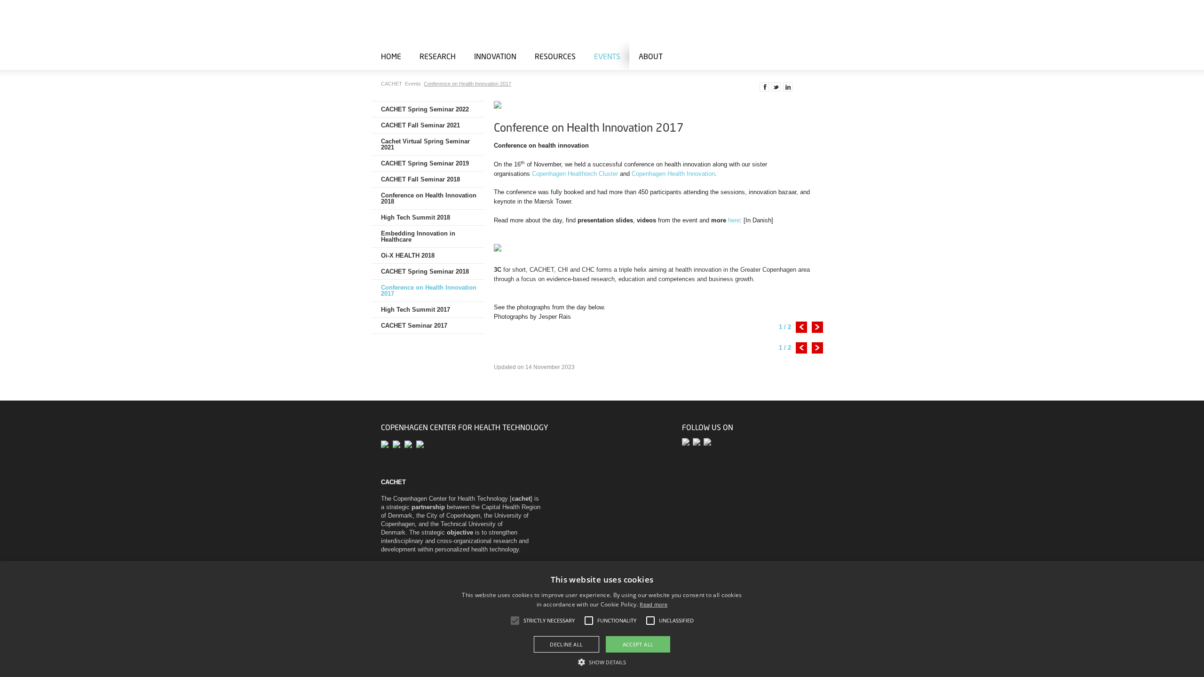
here (734, 220)
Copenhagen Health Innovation (673, 173)
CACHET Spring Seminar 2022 (425, 109)
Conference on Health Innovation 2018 (428, 198)
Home (391, 56)
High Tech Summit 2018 (415, 217)
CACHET (392, 84)
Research (438, 56)
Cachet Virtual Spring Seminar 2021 (425, 144)
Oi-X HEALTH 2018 (408, 255)
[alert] (602, 619)
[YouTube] (698, 442)
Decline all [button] (566, 644)
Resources (555, 56)
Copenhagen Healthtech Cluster (575, 173)
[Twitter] (687, 442)
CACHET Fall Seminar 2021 (420, 125)
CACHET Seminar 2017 (414, 325)
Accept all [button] (638, 644)
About (651, 56)
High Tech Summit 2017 (415, 309)
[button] (602, 661)
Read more (653, 604)
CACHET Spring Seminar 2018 (425, 271)
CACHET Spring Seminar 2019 (425, 163)
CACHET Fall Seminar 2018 (420, 179)
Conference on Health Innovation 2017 (467, 84)
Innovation (495, 56)
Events (607, 56)
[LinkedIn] (708, 442)
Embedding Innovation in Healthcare (418, 236)
